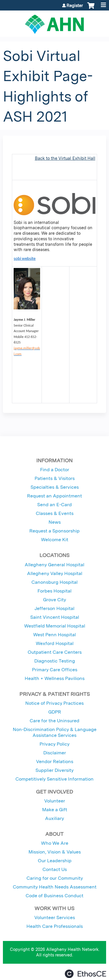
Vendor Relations (54, 761)
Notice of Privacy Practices (54, 703)
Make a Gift (54, 809)
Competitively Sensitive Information (54, 779)
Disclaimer (54, 753)
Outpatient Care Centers (55, 652)
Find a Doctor (54, 469)
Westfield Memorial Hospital (54, 626)
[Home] (54, 22)
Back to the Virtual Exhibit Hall (65, 158)
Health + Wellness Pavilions (55, 678)
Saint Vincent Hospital (54, 617)
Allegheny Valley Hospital (54, 573)
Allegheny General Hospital (54, 564)
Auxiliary (54, 818)
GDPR (54, 712)
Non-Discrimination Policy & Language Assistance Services (55, 732)
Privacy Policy (54, 744)
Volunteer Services (54, 917)
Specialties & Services (55, 487)
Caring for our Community (54, 878)
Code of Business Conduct (54, 895)
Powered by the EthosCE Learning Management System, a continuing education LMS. (85, 974)
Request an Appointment (54, 496)
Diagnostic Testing (54, 661)
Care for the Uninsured (54, 720)
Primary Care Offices (54, 669)
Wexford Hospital (55, 643)
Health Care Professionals (54, 926)
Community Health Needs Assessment (55, 887)
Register (75, 5)
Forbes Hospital (54, 591)
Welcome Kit (54, 539)
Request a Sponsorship (54, 531)
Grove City (54, 599)
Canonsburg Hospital (54, 582)
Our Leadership (55, 860)
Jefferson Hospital (54, 608)
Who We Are (54, 843)
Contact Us (54, 869)
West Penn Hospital (54, 634)
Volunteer (54, 801)
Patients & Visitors (55, 478)
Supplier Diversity (54, 770)
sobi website (24, 259)
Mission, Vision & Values (54, 852)
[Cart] (90, 8)
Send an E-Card (54, 504)
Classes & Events (55, 513)
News (55, 522)
